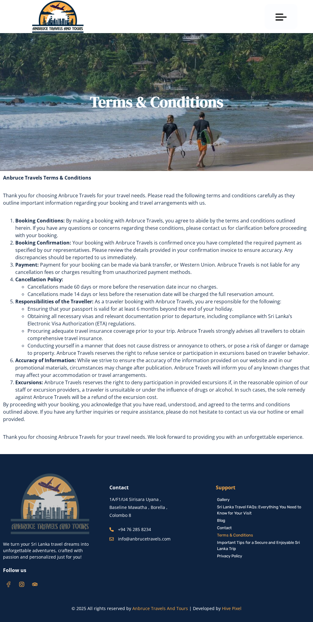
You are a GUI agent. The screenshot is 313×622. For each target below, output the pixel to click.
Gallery (223, 499)
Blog (221, 520)
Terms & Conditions (235, 535)
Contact (224, 527)
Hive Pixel (231, 608)
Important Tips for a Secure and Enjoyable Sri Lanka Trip (258, 545)
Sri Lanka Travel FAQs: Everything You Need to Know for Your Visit (259, 510)
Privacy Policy (229, 556)
